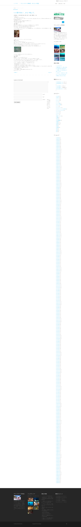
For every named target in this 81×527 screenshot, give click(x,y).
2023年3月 (58, 195)
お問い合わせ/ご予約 (61, 1)
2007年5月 (58, 464)
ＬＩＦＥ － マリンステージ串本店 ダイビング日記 (26, 3)
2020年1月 (58, 249)
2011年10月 (58, 389)
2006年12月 (58, 471)
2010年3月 (58, 416)
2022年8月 (58, 205)
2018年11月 (58, 269)
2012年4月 (58, 380)
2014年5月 (58, 345)
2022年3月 (58, 212)
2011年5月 (58, 396)
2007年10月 (58, 457)
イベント (57, 99)
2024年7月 (58, 173)
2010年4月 (58, 414)
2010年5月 (58, 413)
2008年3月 (58, 450)
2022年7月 (58, 207)
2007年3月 (58, 467)
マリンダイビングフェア (60, 110)
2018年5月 (58, 277)
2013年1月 (58, 368)
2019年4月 (58, 262)
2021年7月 (58, 224)
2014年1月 (58, 351)
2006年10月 (58, 474)
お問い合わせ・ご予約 (61, 3)
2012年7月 (58, 376)
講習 (57, 130)
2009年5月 (58, 430)
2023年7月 (58, 190)
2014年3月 (58, 348)
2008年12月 (58, 437)
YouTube (57, 96)
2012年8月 (58, 375)
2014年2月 (58, 349)
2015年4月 (58, 330)
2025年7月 (58, 156)
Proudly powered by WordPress (18, 523)
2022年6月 (58, 208)
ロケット (57, 114)
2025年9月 (58, 153)
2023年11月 (58, 184)
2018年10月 (58, 270)
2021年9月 (58, 221)
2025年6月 (58, 157)
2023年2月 (58, 197)
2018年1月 (58, 283)
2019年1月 (58, 266)
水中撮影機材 (58, 120)
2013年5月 (58, 362)
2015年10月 (58, 321)
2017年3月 (58, 297)
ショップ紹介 (58, 103)
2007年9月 (58, 458)
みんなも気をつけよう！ (60, 88)
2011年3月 (58, 399)
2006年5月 (58, 481)
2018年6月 (58, 276)
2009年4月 (58, 431)
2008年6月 (58, 445)
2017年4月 (58, 296)
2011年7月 (58, 393)
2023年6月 (58, 191)
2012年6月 (58, 378)
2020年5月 (58, 243)
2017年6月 (58, 293)
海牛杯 (57, 124)
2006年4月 (58, 482)
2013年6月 (58, 361)
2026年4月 (58, 143)
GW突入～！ (16, 72)
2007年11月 (58, 455)
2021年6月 (58, 225)
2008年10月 (58, 440)
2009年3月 (58, 433)
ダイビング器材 (58, 104)
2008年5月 (58, 447)
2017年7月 (58, 291)
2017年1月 (58, 300)
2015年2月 (58, 332)
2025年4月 (58, 160)
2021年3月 (58, 229)
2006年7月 (58, 478)
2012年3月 (58, 382)
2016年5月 (58, 311)
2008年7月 (58, 444)
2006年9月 (58, 475)
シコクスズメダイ (59, 65)
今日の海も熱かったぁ (59, 82)
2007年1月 (58, 469)
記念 (57, 128)
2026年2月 (58, 146)
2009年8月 (58, 426)
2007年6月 (58, 462)
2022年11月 (58, 201)
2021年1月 (58, 232)
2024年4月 (58, 177)
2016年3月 (58, 314)
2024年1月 (58, 181)
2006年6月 (58, 479)
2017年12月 (58, 284)
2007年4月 (58, 465)
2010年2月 (58, 417)
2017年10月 (58, 287)
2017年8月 (58, 290)
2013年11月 (58, 354)
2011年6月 (58, 395)
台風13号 (43, 512)
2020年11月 (58, 235)
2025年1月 (58, 164)
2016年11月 (58, 303)
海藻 (57, 125)
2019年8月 (58, 256)
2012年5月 (58, 379)
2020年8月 (58, 239)
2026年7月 (58, 139)
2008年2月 (58, 451)
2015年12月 (58, 318)
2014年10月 (58, 338)
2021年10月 (58, 219)
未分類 (57, 118)
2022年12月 (58, 200)
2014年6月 (58, 344)
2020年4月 (58, 245)
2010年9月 (58, 407)
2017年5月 (58, 294)
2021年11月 (58, 218)
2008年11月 (58, 438)
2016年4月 (58, 313)
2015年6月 (58, 327)
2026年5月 (58, 142)
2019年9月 (58, 255)
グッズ (57, 101)
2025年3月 (58, 161)
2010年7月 (58, 410)
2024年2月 (58, 180)
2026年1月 (58, 147)
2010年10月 (58, 406)
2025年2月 (58, 163)
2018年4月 (58, 279)
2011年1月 (58, 402)
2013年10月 (58, 355)
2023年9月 (58, 187)
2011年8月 (58, 392)
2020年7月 (58, 241)
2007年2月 (58, 468)
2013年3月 (58, 365)
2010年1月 (58, 419)
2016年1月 (58, 317)
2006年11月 (58, 472)
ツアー (57, 106)
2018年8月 (58, 273)
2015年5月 (58, 328)
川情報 (57, 117)
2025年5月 (58, 159)
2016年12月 (58, 301)
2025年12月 (58, 149)
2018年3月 (58, 280)
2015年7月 (58, 325)
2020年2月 (58, 248)
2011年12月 (58, 386)
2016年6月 (58, 310)
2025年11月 (58, 150)
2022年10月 (58, 202)
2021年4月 (58, 228)
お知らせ (57, 97)
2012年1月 (58, 385)
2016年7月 (58, 308)
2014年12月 (58, 335)
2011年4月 (58, 397)
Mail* (43, 96)
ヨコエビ (57, 113)
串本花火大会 (44, 513)
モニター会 (58, 111)
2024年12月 (58, 166)
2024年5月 (58, 176)
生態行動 (57, 127)
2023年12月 (58, 183)
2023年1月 (58, 198)
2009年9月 (58, 424)
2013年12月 (58, 352)
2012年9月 (58, 373)
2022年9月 (58, 204)
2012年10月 (58, 372)
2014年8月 (58, 341)
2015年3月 (58, 331)
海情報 (57, 123)
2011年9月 (58, 390)
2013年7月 (58, 359)
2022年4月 (58, 211)
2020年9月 (58, 238)
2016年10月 (58, 304)
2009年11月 (58, 421)
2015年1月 (58, 334)
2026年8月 (58, 137)
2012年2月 (58, 383)
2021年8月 (58, 222)
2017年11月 (58, 286)
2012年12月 (58, 369)
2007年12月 (58, 454)
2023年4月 (58, 194)
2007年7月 (58, 461)
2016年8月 (58, 307)
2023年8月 (58, 188)
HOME (56, 3)
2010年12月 (58, 403)
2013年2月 (58, 366)
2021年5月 (58, 226)
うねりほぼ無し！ (59, 87)
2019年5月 (58, 260)
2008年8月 (58, 443)
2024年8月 (58, 171)
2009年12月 (58, 420)
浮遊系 (57, 121)
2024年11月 (58, 167)
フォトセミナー (58, 107)
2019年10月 (58, 253)
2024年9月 (58, 170)
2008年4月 (58, 448)
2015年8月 (58, 324)
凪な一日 (50, 72)
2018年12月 (58, 267)
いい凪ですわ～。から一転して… (24, 12)
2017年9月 (58, 289)
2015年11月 (58, 320)
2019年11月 (58, 252)
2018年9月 (58, 272)
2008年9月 (58, 441)
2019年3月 (58, 263)
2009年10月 (58, 423)
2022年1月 (58, 215)
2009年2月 (58, 434)
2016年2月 (58, 315)
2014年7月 (58, 342)
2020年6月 (58, 242)
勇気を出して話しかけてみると (61, 75)
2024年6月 (58, 174)
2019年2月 (58, 265)
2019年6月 (58, 259)
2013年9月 (58, 356)
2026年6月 (58, 140)
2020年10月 (58, 236)
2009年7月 (58, 427)
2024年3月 (58, 178)
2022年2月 (58, 214)
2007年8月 (58, 460)
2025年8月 (58, 154)
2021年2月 (58, 231)
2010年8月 (58, 409)
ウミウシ (57, 100)
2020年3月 (58, 246)
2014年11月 (58, 337)
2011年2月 (58, 400)
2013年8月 (58, 358)
